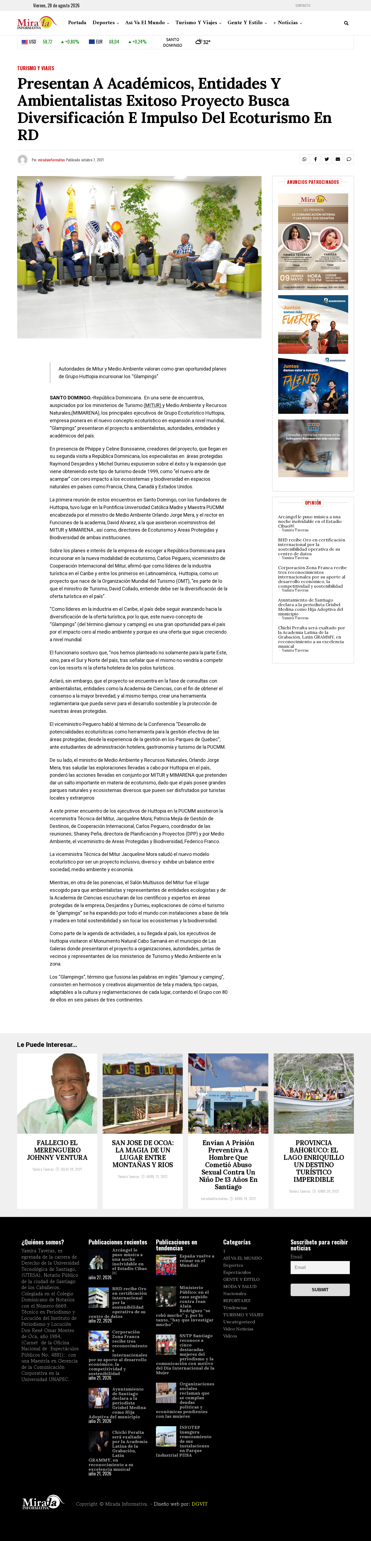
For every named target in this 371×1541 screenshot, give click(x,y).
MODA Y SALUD (240, 1286)
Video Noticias (238, 1329)
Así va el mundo (145, 23)
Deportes (104, 23)
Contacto (302, 5)
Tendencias (235, 1307)
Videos (230, 1336)
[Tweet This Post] (327, 159)
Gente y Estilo (245, 23)
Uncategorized (239, 1321)
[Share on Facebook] (315, 159)
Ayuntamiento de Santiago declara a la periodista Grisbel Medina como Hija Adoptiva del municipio (310, 607)
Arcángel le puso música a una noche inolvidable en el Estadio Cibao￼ (310, 521)
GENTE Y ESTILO (241, 1279)
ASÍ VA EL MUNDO (242, 1258)
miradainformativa (51, 159)
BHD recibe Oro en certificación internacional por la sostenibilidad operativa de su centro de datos (311, 546)
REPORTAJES (236, 1300)
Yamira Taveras (295, 530)
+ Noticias (285, 23)
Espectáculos (237, 1272)
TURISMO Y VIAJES (243, 1314)
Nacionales (234, 1293)
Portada (77, 23)
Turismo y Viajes (196, 23)
